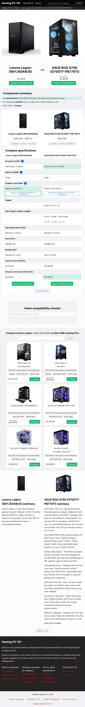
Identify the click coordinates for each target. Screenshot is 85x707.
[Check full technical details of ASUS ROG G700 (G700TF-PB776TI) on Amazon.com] (62, 121)
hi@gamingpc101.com (43, 704)
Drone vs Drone (69, 699)
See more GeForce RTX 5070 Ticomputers (62, 194)
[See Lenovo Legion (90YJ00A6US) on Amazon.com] (21, 37)
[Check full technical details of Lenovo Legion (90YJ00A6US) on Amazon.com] (23, 121)
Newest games (48, 682)
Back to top (42, 631)
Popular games (48, 678)
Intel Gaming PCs (29, 682)
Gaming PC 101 (7, 8)
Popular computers (10, 675)
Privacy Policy (69, 671)
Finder (16, 8)
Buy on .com (23, 283)
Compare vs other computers (23, 143)
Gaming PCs (28, 3)
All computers (7, 671)
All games (46, 674)
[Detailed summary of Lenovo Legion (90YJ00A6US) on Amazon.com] (21, 483)
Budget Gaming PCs (30, 678)
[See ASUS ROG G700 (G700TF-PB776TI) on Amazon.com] (63, 37)
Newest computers (10, 679)
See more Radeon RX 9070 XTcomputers (23, 194)
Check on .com (21, 83)
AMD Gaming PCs (29, 674)
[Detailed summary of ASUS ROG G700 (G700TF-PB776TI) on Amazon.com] (64, 483)
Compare (35, 379)
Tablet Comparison (51, 699)
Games (38, 3)
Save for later (42, 291)
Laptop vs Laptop (16, 699)
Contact (66, 675)
